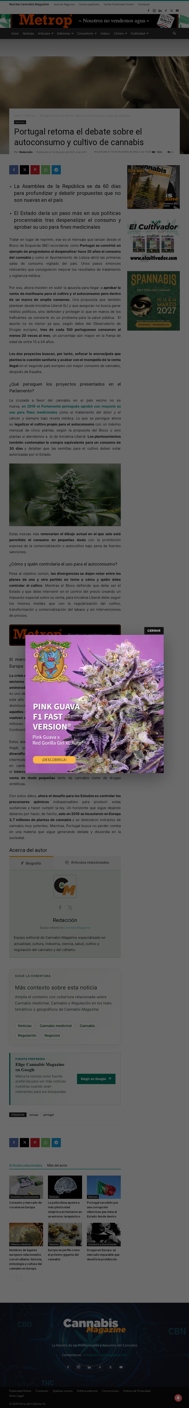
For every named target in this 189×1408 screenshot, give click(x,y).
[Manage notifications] (178, 1398)
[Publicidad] (94, 704)
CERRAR (154, 630)
